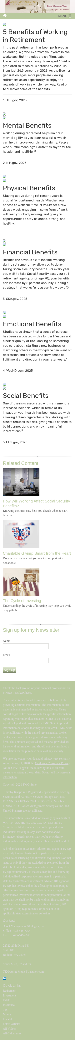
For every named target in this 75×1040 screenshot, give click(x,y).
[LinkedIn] (4, 978)
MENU (62, 16)
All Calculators (12, 1033)
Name (6, 641)
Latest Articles (11, 1024)
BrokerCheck (23, 692)
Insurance (9, 1005)
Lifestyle (8, 1019)
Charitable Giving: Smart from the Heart (37, 553)
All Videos (9, 1028)
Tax (5, 1009)
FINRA (7, 806)
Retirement (9, 990)
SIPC (17, 806)
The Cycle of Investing (22, 601)
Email (6, 655)
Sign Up (9, 670)
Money (7, 1014)
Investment (9, 995)
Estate (6, 1000)
